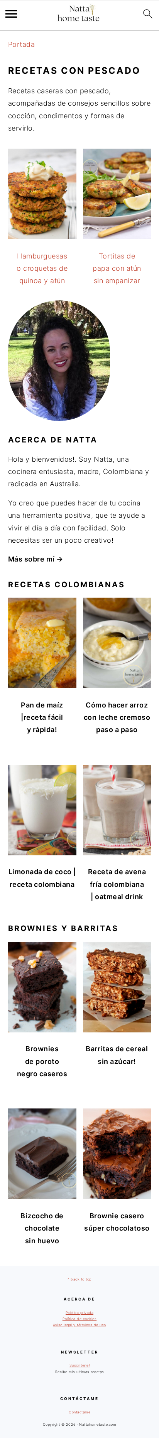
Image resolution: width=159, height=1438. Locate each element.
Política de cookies (80, 1319)
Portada (21, 44)
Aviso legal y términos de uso (79, 1325)
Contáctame (79, 1412)
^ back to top (79, 1279)
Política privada (79, 1312)
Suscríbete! (79, 1365)
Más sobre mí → (35, 559)
